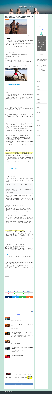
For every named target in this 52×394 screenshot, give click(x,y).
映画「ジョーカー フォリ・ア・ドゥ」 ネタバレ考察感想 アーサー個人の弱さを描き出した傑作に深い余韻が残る (42, 63)
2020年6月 (38, 130)
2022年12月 (38, 99)
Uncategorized (38, 135)
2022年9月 (38, 104)
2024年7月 (38, 84)
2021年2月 (38, 122)
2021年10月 (38, 112)
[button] (46, 26)
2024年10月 (38, 81)
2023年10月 (38, 89)
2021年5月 (38, 120)
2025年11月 (38, 78)
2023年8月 (38, 91)
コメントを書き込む (19, 384)
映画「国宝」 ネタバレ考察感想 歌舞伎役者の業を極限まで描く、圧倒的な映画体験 (42, 60)
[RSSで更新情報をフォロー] (29, 297)
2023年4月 (38, 94)
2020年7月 (38, 128)
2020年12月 (38, 125)
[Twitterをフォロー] (15, 297)
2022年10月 (38, 102)
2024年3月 (38, 86)
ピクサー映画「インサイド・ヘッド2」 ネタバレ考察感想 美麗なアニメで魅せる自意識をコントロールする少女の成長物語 (42, 70)
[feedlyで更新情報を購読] (22, 297)
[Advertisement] (19, 283)
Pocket (11, 38)
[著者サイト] (8, 297)
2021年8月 (38, 115)
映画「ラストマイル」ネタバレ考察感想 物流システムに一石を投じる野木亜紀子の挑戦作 (42, 66)
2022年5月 (38, 107)
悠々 (41, 37)
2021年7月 (38, 117)
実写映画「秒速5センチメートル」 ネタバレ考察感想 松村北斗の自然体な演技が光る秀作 (42, 57)
